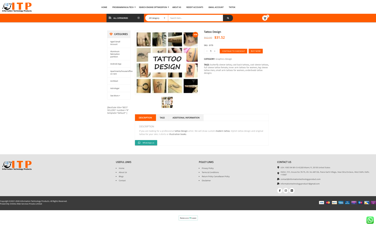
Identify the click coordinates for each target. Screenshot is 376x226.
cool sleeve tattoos (259, 64)
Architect (114, 81)
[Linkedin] (291, 190)
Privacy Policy (208, 168)
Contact (122, 180)
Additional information (186, 117)
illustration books (177, 134)
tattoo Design (181, 131)
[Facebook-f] (279, 190)
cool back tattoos (241, 64)
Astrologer (114, 88)
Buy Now (256, 51)
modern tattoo (223, 131)
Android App (115, 64)
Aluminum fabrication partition (115, 54)
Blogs (121, 176)
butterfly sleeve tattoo (221, 64)
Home (121, 168)
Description (145, 117)
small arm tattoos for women (230, 70)
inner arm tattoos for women (243, 67)
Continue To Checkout (233, 51)
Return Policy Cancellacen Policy (216, 176)
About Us (123, 172)
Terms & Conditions (210, 172)
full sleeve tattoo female (216, 67)
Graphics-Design (224, 59)
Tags (162, 117)
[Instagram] (285, 190)
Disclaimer (206, 180)
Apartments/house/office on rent (121, 72)
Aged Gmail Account (115, 43)
